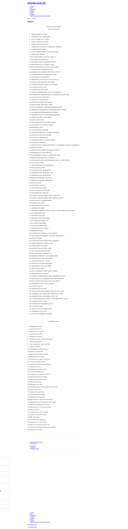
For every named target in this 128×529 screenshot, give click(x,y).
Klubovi (32, 518)
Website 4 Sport (33, 527)
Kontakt (32, 520)
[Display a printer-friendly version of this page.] (37, 442)
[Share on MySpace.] (33, 446)
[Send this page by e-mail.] (35, 448)
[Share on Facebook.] (33, 443)
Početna (32, 512)
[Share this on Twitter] (33, 447)
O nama (32, 516)
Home (28, 18)
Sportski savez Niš (36, 3)
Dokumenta (33, 515)
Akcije (31, 519)
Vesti (31, 514)
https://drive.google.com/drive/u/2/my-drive (40, 522)
